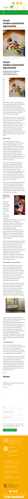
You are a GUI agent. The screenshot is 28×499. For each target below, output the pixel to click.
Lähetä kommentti (10, 430)
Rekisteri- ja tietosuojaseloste (18, 497)
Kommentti (6, 387)
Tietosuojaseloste (13, 455)
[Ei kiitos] (26, 495)
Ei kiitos (8, 497)
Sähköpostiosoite (8, 412)
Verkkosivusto (7, 417)
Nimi (4, 406)
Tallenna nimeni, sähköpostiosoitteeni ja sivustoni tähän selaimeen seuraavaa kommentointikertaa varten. (14, 425)
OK (5, 497)
